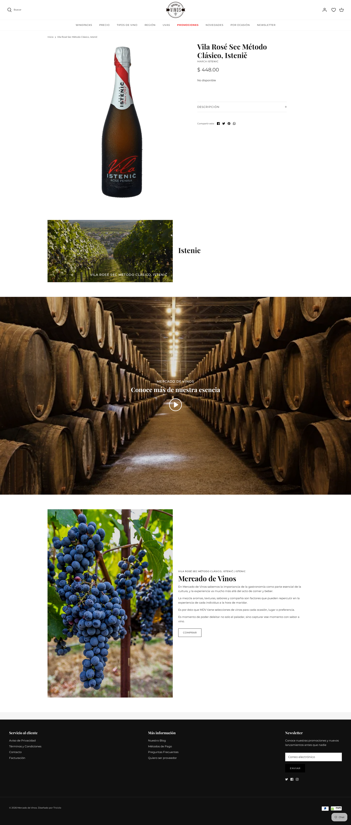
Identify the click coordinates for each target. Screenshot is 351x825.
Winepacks (84, 24)
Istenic (213, 61)
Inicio (51, 37)
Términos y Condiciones (25, 746)
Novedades (214, 24)
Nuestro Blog (157, 740)
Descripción (208, 107)
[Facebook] (291, 779)
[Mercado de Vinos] (175, 10)
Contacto (15, 752)
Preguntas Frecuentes (163, 752)
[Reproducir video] (175, 404)
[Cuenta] (324, 10)
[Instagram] (297, 779)
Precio (104, 24)
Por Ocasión (240, 24)
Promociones (188, 24)
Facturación (17, 758)
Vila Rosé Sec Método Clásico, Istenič (77, 37)
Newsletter (266, 24)
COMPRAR (190, 632)
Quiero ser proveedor (162, 758)
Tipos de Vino (127, 24)
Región (150, 24)
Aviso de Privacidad (22, 740)
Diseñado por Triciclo (49, 807)
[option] (121, 122)
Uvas (166, 24)
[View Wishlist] (334, 10)
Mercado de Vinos (27, 807)
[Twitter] (286, 779)
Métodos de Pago (160, 746)
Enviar (295, 768)
